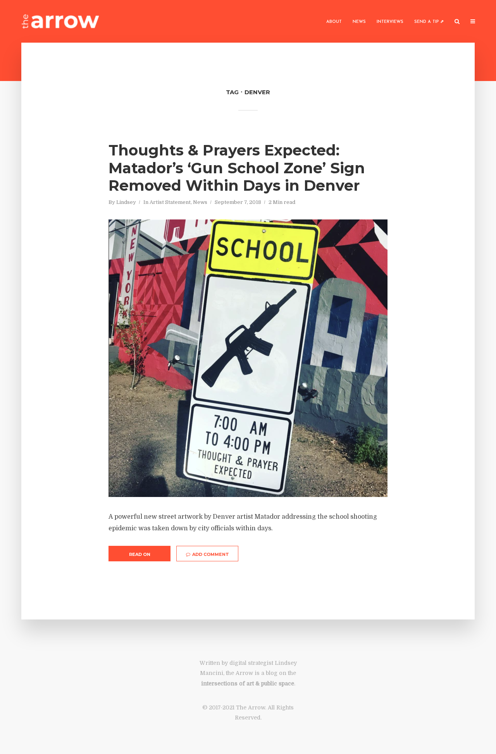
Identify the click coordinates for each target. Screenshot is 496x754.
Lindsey (126, 202)
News (359, 22)
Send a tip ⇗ (429, 22)
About (334, 22)
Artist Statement (170, 202)
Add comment (210, 554)
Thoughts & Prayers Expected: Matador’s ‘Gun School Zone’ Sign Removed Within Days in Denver (236, 168)
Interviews (390, 22)
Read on (139, 554)
